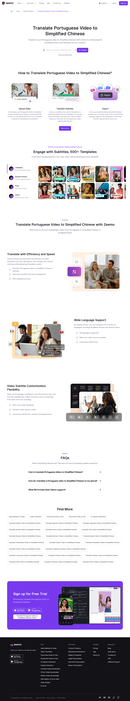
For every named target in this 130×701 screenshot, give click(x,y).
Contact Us (57, 3)
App (48, 3)
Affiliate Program (114, 662)
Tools (19, 3)
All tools (43, 686)
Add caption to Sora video (50, 679)
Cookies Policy (61, 698)
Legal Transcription (75, 659)
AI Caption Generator (48, 662)
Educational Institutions (76, 652)
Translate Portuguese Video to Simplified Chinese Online (27, 617)
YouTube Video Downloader (50, 669)
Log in (114, 3)
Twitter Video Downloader (50, 676)
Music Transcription (75, 665)
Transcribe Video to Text (49, 659)
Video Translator (28, 11)
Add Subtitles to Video (49, 648)
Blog (109, 648)
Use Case (30, 3)
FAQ (109, 659)
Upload (83, 50)
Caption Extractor (47, 665)
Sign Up (123, 3)
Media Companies (74, 655)
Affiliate (66, 3)
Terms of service (40, 698)
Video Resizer (45, 682)
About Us (96, 655)
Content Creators (74, 648)
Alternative (112, 652)
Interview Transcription (76, 662)
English (103, 3)
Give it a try (65, 128)
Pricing (41, 3)
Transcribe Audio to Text (49, 655)
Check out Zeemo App (65, 55)
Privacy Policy (51, 698)
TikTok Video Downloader (50, 672)
